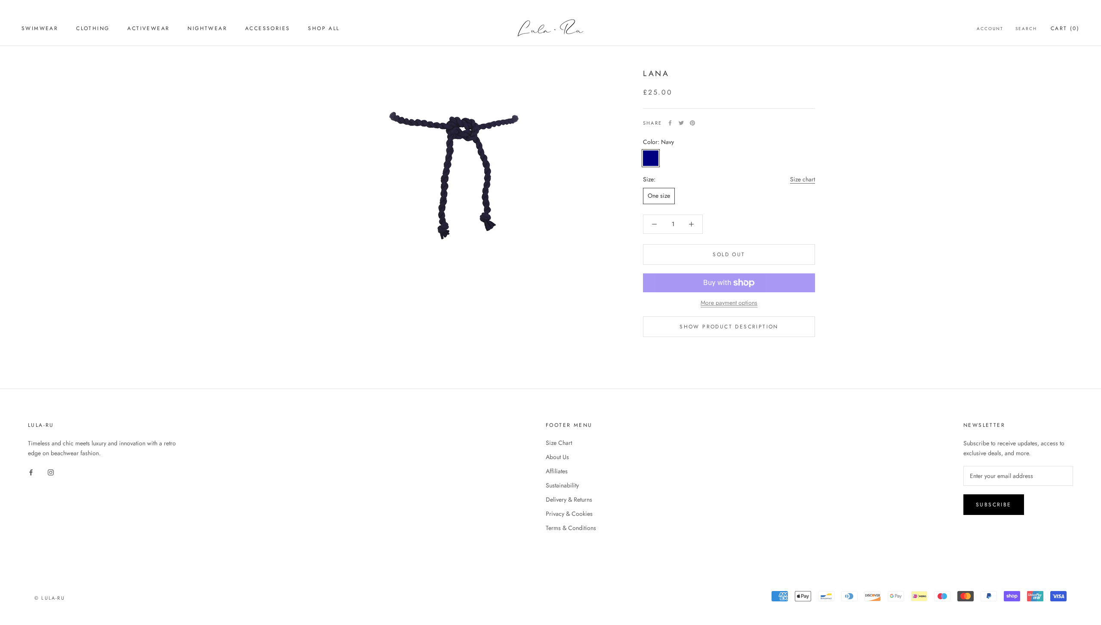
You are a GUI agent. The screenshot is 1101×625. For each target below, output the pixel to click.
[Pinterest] (692, 123)
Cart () (1065, 28)
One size (659, 195)
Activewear (148, 28)
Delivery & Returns (569, 499)
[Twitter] (681, 123)
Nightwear (207, 28)
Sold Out (729, 254)
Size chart (802, 179)
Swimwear (40, 28)
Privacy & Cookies (569, 513)
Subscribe (994, 505)
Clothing (92, 28)
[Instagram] (51, 472)
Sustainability (562, 485)
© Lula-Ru (49, 597)
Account (990, 28)
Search (1026, 28)
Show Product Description (729, 327)
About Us (557, 457)
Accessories (267, 28)
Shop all (323, 28)
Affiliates (557, 471)
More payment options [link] (729, 302)
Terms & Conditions (571, 528)
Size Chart (559, 442)
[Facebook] (670, 123)
